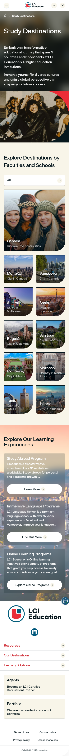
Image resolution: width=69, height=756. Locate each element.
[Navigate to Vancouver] (50, 269)
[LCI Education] (34, 5)
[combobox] (34, 180)
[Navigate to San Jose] (50, 334)
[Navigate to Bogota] (18, 334)
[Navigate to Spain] (50, 301)
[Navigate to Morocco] (50, 366)
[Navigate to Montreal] (18, 269)
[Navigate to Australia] (18, 301)
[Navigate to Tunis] (18, 399)
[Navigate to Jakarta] (50, 399)
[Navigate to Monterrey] (18, 366)
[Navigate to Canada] (34, 220)
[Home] (34, 621)
